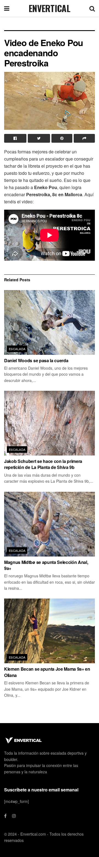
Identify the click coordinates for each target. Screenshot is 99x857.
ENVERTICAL (49, 8)
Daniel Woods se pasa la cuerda (36, 360)
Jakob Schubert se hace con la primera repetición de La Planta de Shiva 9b (43, 464)
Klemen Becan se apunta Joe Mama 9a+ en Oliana (47, 672)
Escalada (17, 349)
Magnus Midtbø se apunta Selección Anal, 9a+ (46, 565)
